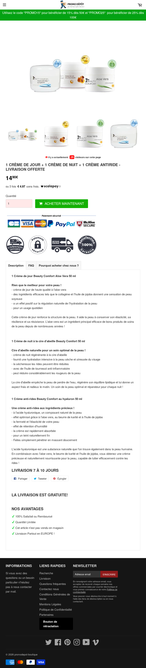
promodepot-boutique (25, 654)
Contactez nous (49, 589)
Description (16, 265)
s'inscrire (109, 574)
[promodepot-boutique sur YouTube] (86, 644)
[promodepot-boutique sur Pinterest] (67, 644)
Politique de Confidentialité (55, 609)
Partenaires (46, 615)
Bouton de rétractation (51, 623)
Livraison (45, 578)
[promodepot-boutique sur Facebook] (58, 644)
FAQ (31, 265)
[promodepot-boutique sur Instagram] (76, 644)
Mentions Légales (50, 604)
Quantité (11, 196)
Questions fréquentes (52, 584)
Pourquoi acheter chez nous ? (59, 265)
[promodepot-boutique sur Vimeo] (95, 644)
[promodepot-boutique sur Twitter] (48, 644)
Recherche (46, 573)
